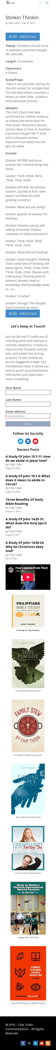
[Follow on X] (29, 1043)
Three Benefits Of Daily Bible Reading (24, 501)
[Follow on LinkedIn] (35, 1043)
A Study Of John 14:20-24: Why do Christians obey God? (25, 546)
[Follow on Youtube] (41, 1043)
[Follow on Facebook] (23, 1043)
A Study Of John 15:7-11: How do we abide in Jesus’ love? (28, 458)
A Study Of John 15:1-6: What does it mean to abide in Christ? (28, 480)
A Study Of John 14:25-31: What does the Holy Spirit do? (26, 523)
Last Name (13, 400)
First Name (13, 388)
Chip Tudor (14, 23)
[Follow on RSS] (47, 1043)
